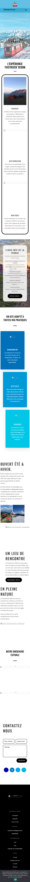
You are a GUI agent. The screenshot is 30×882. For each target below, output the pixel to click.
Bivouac (15, 108)
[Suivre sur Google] (12, 770)
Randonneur (12, 349)
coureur (17, 424)
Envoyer (21, 760)
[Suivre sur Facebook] (6, 770)
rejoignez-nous (14, 580)
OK (15, 879)
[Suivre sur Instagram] (18, 770)
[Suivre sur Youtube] (24, 770)
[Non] (28, 876)
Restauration (15, 161)
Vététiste (15, 386)
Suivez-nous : (15, 296)
